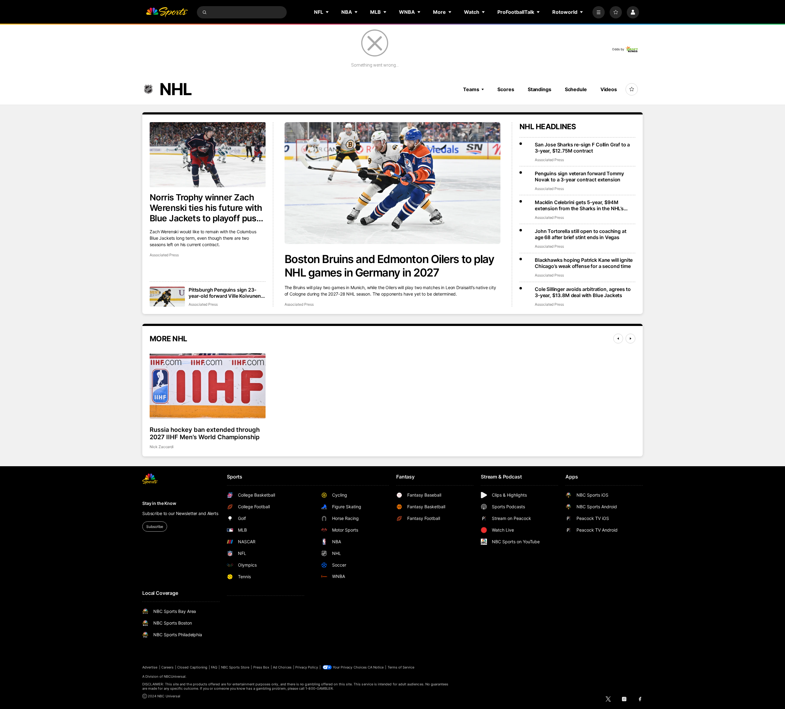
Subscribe (154, 526)
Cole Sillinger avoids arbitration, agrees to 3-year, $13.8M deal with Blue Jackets (583, 292)
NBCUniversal (175, 676)
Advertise (150, 667)
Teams (471, 89)
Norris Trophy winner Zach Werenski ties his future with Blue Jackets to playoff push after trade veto (206, 207)
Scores (505, 89)
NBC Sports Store (235, 667)
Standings (539, 89)
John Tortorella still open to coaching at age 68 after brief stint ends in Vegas (580, 234)
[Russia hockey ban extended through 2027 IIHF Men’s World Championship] (208, 385)
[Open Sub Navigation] (327, 12)
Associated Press (299, 304)
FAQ (214, 667)
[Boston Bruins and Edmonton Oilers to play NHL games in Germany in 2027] (393, 183)
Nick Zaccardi (162, 446)
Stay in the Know (159, 503)
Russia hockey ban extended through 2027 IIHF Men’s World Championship (205, 433)
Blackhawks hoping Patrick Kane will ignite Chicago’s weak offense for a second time (584, 263)
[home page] (167, 12)
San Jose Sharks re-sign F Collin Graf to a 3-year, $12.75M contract (582, 147)
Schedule (576, 89)
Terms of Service (401, 667)
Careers (167, 667)
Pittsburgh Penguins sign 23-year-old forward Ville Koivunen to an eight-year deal (225, 293)
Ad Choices (282, 667)
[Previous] (618, 338)
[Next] (630, 338)
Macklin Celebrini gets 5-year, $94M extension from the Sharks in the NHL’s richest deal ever (579, 205)
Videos (608, 89)
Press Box (261, 667)
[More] (598, 12)
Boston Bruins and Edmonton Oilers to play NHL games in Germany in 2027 (389, 265)
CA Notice (376, 667)
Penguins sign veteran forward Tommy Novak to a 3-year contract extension (579, 176)
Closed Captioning (192, 667)
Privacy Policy (306, 667)
